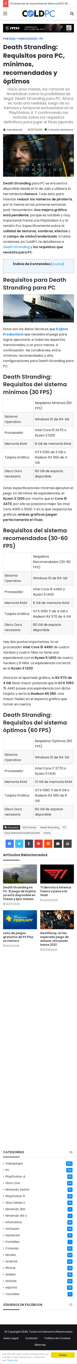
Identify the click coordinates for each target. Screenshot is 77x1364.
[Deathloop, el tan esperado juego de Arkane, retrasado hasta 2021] (57, 919)
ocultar (57, 264)
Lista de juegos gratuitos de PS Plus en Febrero (18, 937)
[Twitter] (19, 844)
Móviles (11, 1255)
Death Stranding (16, 247)
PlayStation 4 (15, 1176)
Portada (9, 38)
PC (41, 38)
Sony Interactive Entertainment (22, 833)
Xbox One (13, 1183)
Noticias (11, 1281)
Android (11, 1261)
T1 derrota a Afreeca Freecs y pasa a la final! (55, 891)
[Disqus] (38, 1007)
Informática (14, 1222)
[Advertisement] (38, 1105)
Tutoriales (12, 1294)
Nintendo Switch (18, 1190)
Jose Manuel (14, 129)
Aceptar (63, 1354)
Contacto (31, 1338)
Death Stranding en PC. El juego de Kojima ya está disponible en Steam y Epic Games (19, 893)
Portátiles (13, 1242)
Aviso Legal (10, 1338)
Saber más (12, 1360)
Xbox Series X (15, 1203)
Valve (47, 833)
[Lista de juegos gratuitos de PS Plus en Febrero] (20, 919)
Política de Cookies (57, 1338)
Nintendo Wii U (16, 1216)
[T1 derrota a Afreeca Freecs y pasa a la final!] (57, 874)
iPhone (10, 1268)
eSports (11, 1287)
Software (12, 1229)
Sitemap (40, 1345)
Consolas (12, 1248)
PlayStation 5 (15, 1196)
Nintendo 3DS (15, 1209)
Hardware (13, 1235)
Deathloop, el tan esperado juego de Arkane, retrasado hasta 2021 (54, 939)
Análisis (11, 1274)
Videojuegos (27, 38)
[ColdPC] (38, 13)
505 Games (29, 827)
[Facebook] (10, 844)
